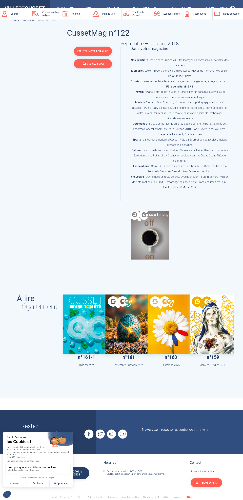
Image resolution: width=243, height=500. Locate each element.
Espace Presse (77, 497)
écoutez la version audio (92, 51)
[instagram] (111, 434)
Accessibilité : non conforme (170, 497)
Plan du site (148, 497)
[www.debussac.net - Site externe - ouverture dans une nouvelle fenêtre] (189, 497)
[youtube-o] (122, 434)
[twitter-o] (100, 434)
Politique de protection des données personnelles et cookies (113, 497)
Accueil (15, 20)
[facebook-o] (88, 434)
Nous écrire (209, 482)
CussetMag (28, 20)
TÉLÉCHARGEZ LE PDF (93, 63)
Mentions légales (59, 497)
